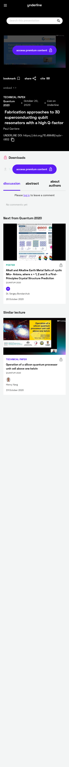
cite (42, 78)
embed (7, 87)
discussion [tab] (11, 183)
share (28, 78)
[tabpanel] (34, 200)
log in (26, 195)
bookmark (9, 78)
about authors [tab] (55, 183)
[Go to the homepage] (34, 5)
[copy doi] (15, 140)
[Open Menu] (5, 5)
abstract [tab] (32, 183)
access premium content (31, 50)
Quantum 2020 (30, 218)
